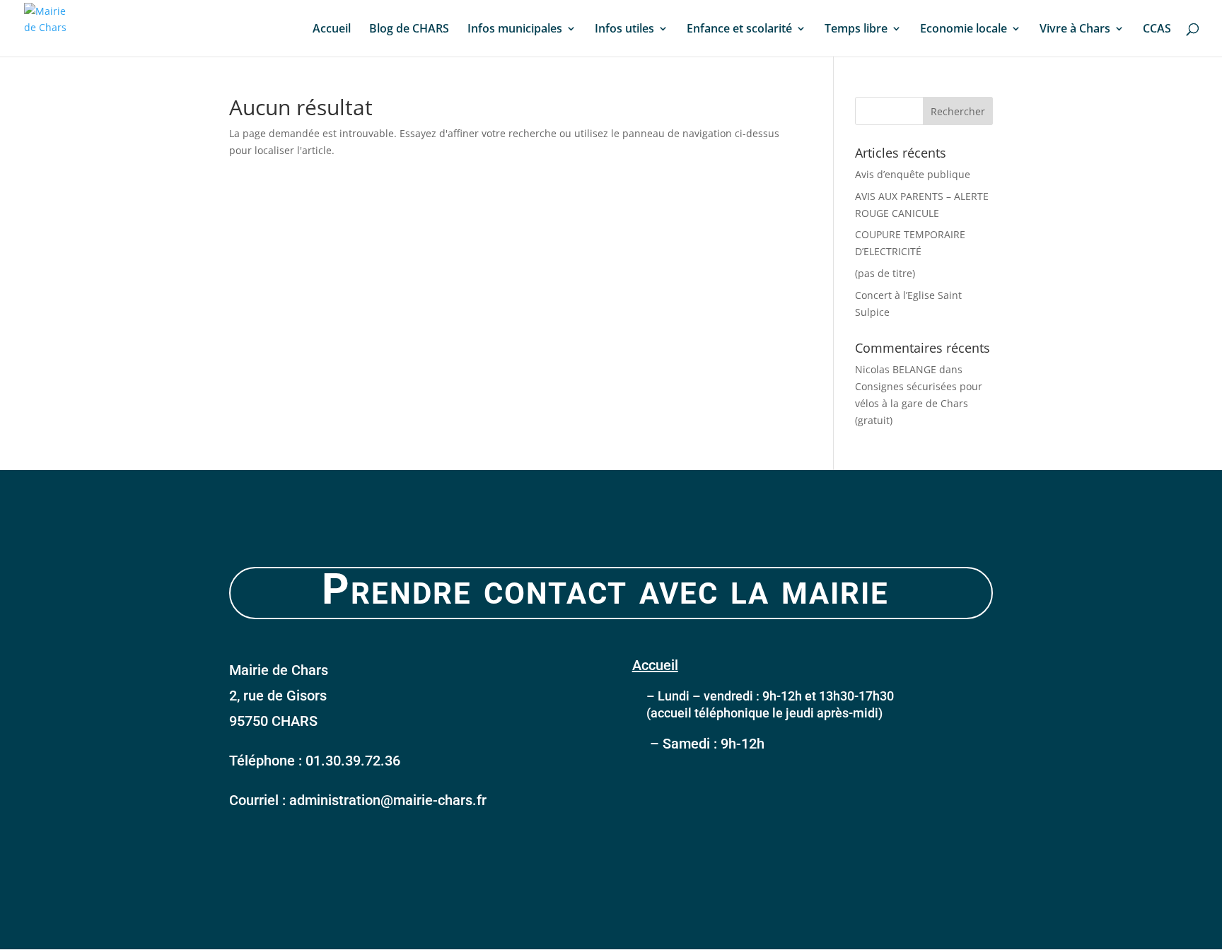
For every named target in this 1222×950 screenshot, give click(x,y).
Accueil (332, 29)
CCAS (1157, 29)
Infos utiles (624, 29)
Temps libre (856, 29)
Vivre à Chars (1075, 29)
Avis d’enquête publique (912, 174)
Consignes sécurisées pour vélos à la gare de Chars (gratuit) (918, 403)
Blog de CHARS (409, 29)
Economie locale (963, 29)
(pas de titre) (885, 273)
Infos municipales (514, 29)
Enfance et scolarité (739, 29)
